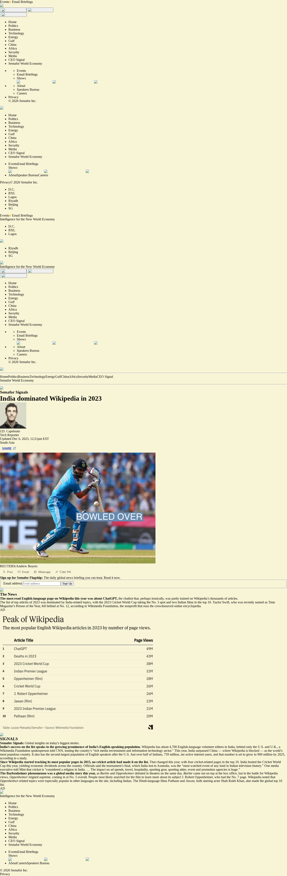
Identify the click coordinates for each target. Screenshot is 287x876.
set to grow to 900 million (255, 754)
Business (24, 376)
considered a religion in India (65, 769)
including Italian (120, 781)
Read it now (112, 577)
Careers (22, 93)
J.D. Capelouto (10, 431)
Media (92, 376)
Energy (50, 376)
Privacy (13, 97)
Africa (73, 376)
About (21, 86)
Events (4, 2)
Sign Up (67, 583)
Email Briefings (22, 2)
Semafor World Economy (17, 380)
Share (7, 448)
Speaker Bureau (27, 175)
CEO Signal (105, 376)
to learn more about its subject (161, 777)
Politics (13, 376)
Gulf (58, 376)
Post (10, 572)
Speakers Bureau (28, 89)
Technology (37, 376)
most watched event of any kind (204, 765)
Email (25, 572)
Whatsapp (44, 572)
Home (4, 376)
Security (83, 376)
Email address (12, 583)
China (65, 376)
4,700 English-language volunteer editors (196, 747)
